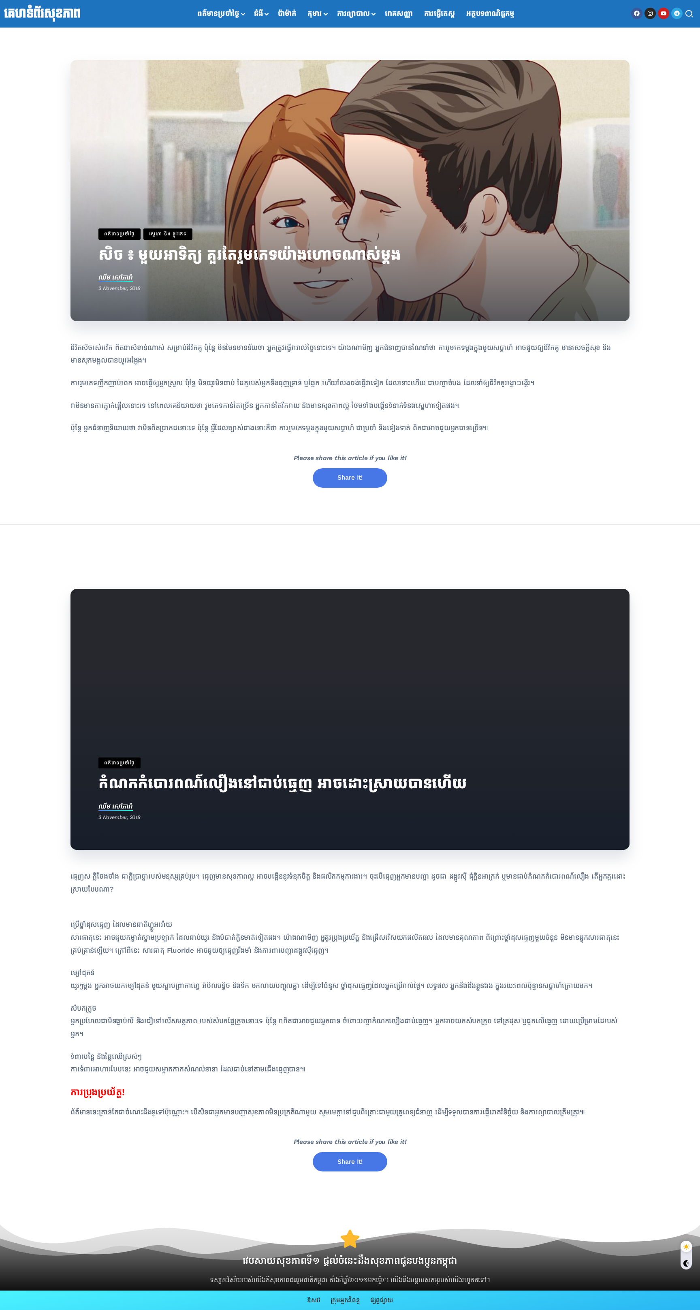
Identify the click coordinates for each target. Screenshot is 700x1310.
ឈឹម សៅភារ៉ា (115, 277)
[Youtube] (663, 13)
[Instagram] (650, 13)
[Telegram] (677, 13)
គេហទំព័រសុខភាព (42, 13)
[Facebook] (636, 13)
